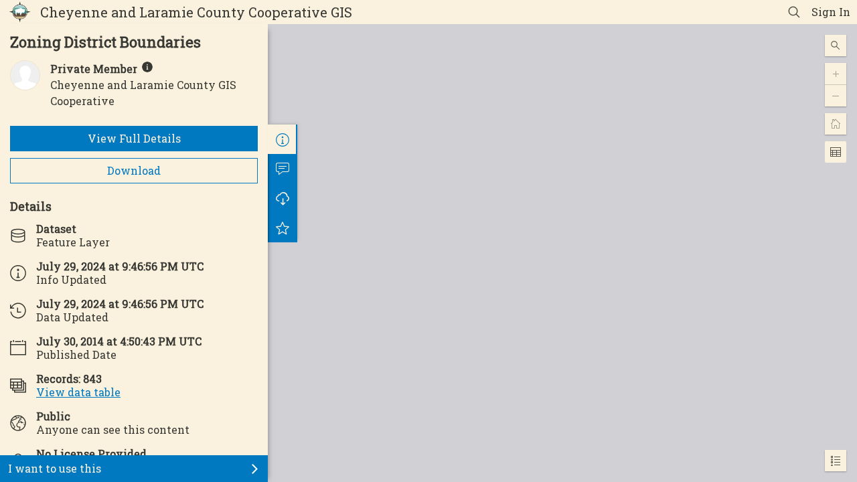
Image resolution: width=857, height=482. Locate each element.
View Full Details (134, 138)
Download (134, 170)
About (282, 139)
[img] (147, 67)
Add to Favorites (282, 227)
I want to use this (54, 468)
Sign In (830, 12)
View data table (78, 392)
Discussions (282, 168)
